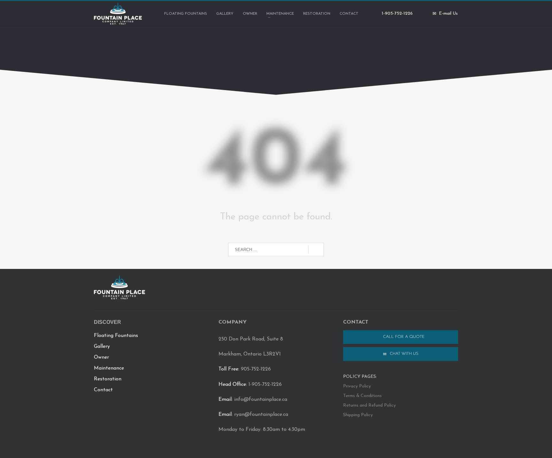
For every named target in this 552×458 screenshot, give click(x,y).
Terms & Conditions (362, 395)
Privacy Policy (357, 386)
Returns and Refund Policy (369, 405)
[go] (316, 249)
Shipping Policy (358, 415)
